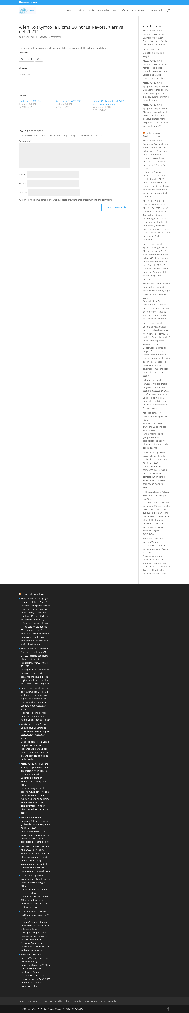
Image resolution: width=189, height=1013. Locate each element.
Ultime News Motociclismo (152, 135)
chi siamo (80, 10)
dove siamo (138, 10)
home (69, 10)
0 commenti (55, 36)
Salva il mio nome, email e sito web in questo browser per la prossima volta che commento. (67, 199)
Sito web (23, 192)
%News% (42, 36)
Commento (25, 141)
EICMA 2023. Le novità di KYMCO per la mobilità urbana (108, 102)
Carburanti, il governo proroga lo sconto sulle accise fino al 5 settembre (155, 456)
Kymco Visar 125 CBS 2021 (69, 101)
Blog (115, 10)
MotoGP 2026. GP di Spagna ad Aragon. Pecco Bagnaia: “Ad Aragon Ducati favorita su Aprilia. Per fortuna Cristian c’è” (155, 37)
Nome (23, 174)
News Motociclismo (34, 594)
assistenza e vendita (99, 10)
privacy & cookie (156, 10)
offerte (125, 10)
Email (22, 183)
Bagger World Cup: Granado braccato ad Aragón (153, 53)
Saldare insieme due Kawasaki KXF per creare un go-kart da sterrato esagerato (35, 821)
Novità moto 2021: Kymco (31, 101)
